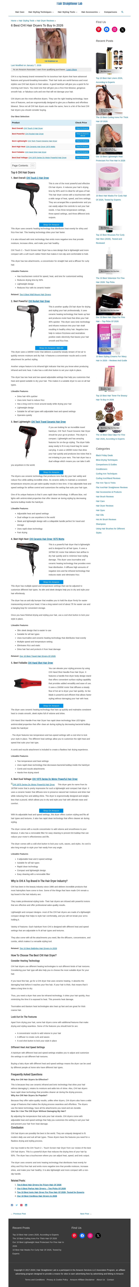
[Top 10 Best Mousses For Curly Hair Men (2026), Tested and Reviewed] (109, 217)
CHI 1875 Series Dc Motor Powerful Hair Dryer (47, 158)
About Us (101, 1280)
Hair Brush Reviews (105, 496)
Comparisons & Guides (106, 464)
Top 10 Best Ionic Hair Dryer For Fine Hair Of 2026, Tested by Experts (50, 1192)
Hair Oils (100, 515)
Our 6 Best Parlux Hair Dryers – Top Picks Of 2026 (41, 1188)
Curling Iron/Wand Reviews (108, 478)
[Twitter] (17, 1205)
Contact (110, 1280)
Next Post (86, 1214)
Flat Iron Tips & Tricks (106, 483)
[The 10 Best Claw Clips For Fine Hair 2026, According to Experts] (109, 417)
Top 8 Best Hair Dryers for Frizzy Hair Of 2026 (39, 1185)
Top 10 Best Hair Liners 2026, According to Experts (36, 1235)
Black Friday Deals (104, 455)
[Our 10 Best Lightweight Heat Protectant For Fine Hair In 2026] (109, 139)
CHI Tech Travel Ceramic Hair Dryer (42, 141)
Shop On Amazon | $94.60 (83, 135)
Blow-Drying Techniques (107, 460)
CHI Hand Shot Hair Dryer (35, 152)
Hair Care (100, 501)
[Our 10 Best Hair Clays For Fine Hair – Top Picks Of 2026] (109, 300)
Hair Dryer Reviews (104, 506)
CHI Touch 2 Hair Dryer (33, 128)
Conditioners (101, 469)
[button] (122, 12)
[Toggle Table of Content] (31, 165)
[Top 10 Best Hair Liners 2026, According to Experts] (109, 61)
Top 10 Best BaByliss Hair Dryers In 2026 (38, 948)
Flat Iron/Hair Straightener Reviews (112, 487)
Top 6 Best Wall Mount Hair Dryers (35, 294)
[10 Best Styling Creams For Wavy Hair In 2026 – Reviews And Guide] (109, 339)
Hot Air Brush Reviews (106, 519)
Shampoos (101, 524)
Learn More (71, 69)
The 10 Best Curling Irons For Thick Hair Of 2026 (35, 1238)
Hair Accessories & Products (109, 492)
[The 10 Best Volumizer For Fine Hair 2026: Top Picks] (109, 261)
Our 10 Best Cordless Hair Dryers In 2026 (37, 1196)
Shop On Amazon (82, 128)
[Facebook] (12, 1205)
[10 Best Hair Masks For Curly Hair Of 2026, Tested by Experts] (109, 178)
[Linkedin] (26, 1205)
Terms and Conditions (35, 1280)
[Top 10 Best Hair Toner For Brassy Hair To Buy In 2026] (109, 378)
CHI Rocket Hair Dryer (34, 134)
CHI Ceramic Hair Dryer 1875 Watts (40, 147)
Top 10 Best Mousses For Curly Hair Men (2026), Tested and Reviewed (110, 239)
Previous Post (18, 1214)
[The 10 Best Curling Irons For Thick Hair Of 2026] (109, 100)
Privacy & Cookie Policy (57, 1280)
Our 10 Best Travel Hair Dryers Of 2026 (38, 656)
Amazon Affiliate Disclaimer (82, 1280)
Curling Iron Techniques (106, 474)
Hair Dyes (100, 510)
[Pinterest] (21, 1205)
